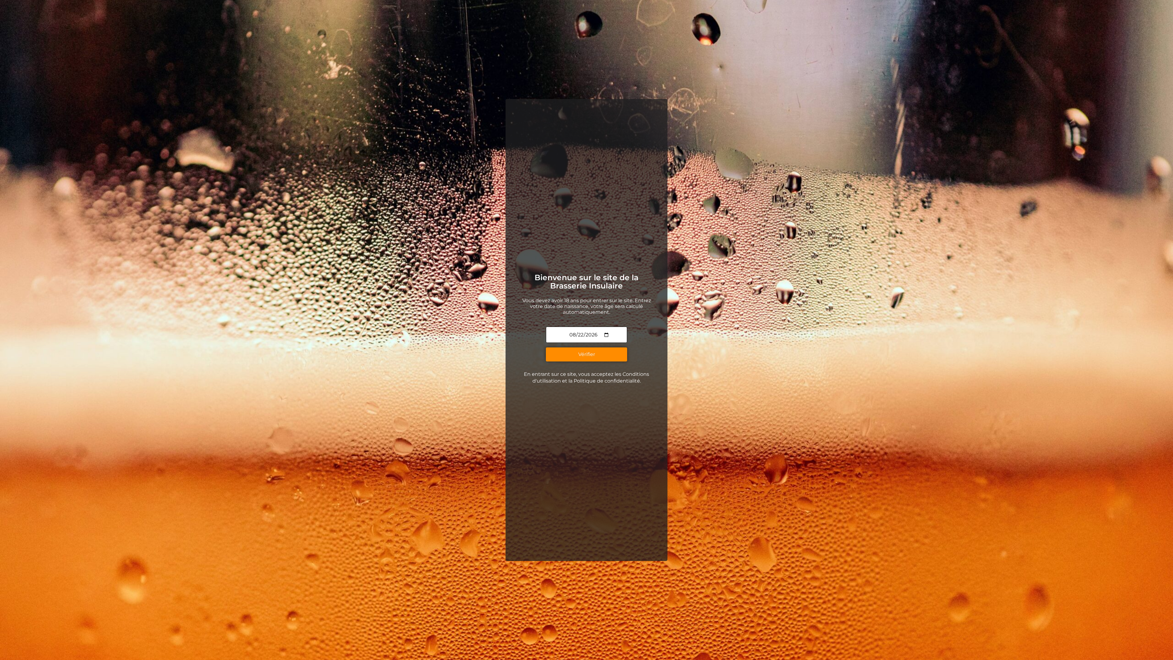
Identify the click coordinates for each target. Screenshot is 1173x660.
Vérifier (586, 354)
